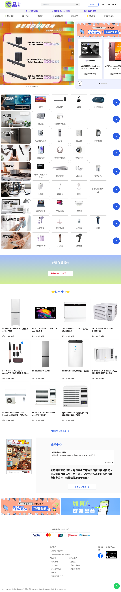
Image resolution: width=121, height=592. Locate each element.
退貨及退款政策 (57, 576)
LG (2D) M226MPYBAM (41, 371)
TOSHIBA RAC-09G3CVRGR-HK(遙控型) (103, 330)
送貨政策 (73, 561)
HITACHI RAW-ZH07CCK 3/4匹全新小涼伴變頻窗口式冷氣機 (104, 372)
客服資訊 (53, 558)
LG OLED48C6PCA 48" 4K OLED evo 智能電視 (44, 330)
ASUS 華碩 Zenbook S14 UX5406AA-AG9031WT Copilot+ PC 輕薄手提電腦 (90, 67)
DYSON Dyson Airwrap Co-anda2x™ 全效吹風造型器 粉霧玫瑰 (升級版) (15, 372)
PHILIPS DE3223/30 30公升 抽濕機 (75, 371)
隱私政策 (54, 572)
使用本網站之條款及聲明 (60, 554)
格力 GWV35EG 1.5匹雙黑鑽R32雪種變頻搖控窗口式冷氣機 (75, 414)
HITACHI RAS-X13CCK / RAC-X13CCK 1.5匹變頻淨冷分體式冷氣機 (15, 414)
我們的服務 (73, 558)
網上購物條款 (56, 569)
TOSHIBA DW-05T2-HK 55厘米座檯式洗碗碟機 (75, 330)
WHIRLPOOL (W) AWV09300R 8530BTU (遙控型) (43, 414)
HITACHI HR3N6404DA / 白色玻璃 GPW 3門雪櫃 (15, 330)
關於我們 (53, 547)
